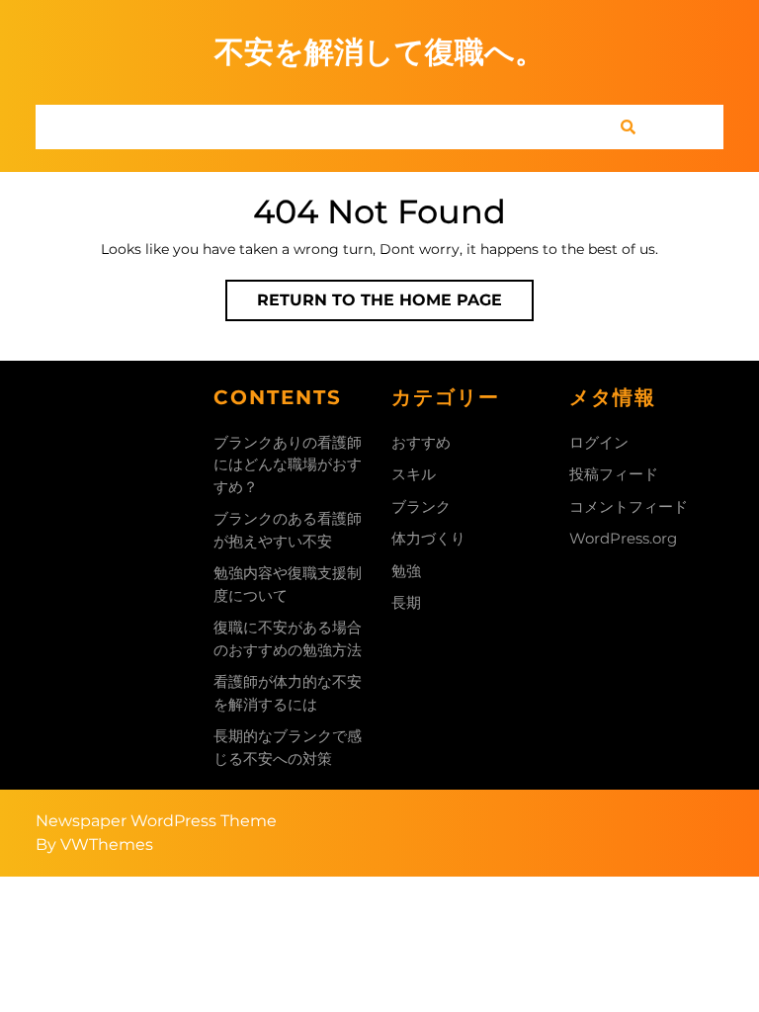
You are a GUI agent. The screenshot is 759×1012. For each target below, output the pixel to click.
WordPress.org (623, 538)
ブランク (421, 506)
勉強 (406, 570)
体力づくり (428, 538)
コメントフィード (628, 506)
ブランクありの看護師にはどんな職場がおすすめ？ (287, 464)
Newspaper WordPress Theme (156, 820)
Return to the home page (395, 305)
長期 (406, 602)
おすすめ (421, 442)
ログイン (599, 442)
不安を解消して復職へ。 (379, 52)
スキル (413, 473)
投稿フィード (613, 473)
